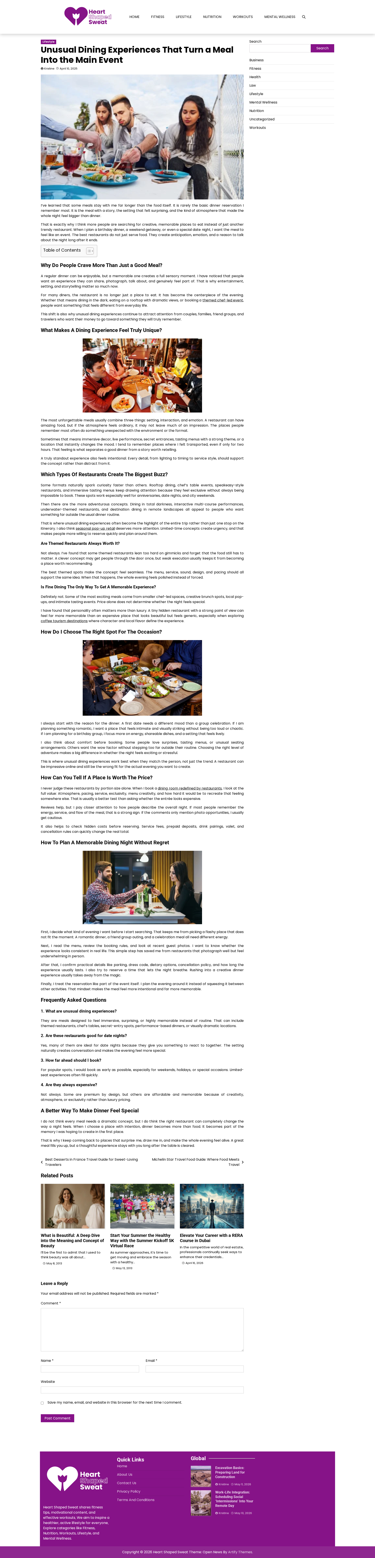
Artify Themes (240, 1552)
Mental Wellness (279, 16)
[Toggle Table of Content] (88, 251)
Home (134, 16)
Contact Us (126, 1482)
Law (252, 85)
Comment (51, 1303)
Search (255, 41)
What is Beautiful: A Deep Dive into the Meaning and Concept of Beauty (72, 1240)
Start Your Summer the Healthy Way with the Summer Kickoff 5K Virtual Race (142, 1240)
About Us (124, 1474)
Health (255, 76)
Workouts (243, 16)
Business (256, 60)
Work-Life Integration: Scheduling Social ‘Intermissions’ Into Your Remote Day (234, 1499)
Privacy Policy (128, 1491)
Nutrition (212, 16)
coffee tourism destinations (64, 620)
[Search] (304, 17)
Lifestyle (184, 16)
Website (48, 1381)
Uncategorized (262, 119)
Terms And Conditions (136, 1499)
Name (47, 1360)
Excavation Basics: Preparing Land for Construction (230, 1472)
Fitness (157, 16)
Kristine (49, 68)
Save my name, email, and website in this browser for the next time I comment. (115, 1402)
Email (151, 1360)
